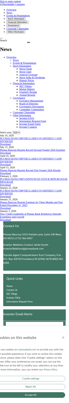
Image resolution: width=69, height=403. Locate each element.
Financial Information (24, 83)
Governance (19, 98)
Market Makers (27, 89)
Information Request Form (32, 121)
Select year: (6, 132)
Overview (11, 57)
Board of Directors (28, 103)
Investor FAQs (26, 118)
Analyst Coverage (28, 74)
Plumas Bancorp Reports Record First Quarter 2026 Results (30, 170)
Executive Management (31, 100)
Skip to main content (10, 1)
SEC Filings (25, 86)
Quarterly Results (28, 92)
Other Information (22, 115)
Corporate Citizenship (24, 112)
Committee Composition (31, 109)
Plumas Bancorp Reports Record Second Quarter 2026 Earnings (32, 150)
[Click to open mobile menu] (28, 42)
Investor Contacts (28, 127)
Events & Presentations (24, 63)
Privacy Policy (50, 370)
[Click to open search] (1, 38)
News (16, 60)
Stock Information (22, 66)
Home (13, 286)
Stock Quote (25, 68)
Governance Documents (31, 106)
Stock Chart (25, 71)
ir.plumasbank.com (27, 350)
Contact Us (15, 290)
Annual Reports (27, 95)
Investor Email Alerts (30, 124)
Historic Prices (26, 80)
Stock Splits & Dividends (32, 77)
